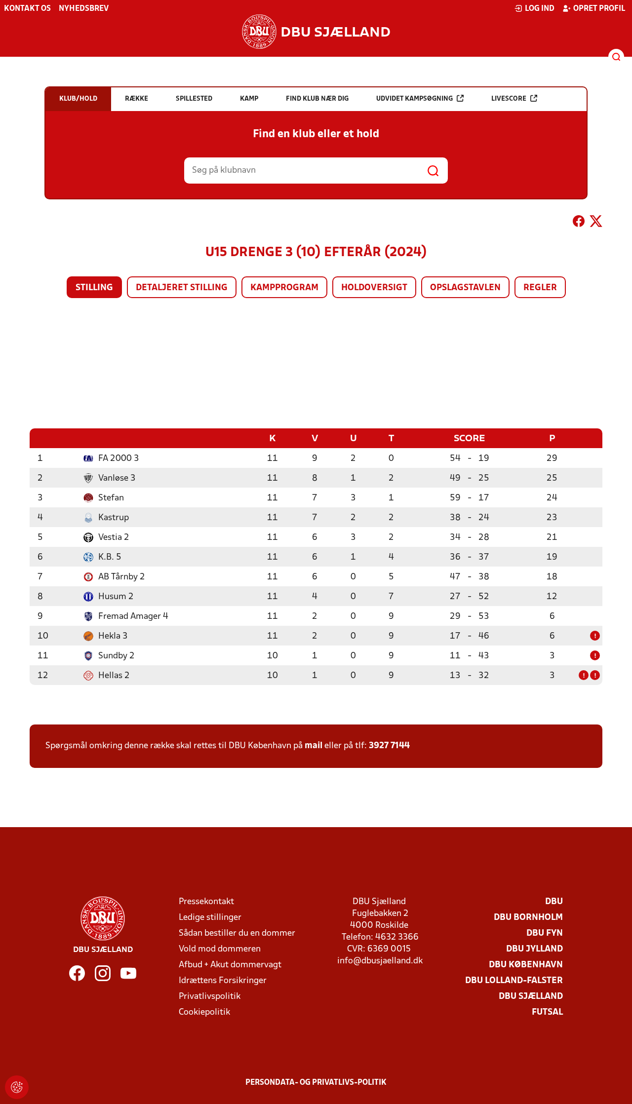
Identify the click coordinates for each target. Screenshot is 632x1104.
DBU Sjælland (531, 996)
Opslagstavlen (465, 288)
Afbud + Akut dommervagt (230, 965)
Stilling (94, 288)
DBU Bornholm (528, 918)
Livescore (508, 99)
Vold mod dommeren (220, 949)
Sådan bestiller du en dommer (237, 933)
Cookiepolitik (204, 1012)
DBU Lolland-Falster (514, 981)
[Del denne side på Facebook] (579, 223)
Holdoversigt (374, 288)
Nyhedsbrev (84, 8)
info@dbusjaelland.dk (380, 961)
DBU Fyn (544, 933)
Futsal (547, 1012)
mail (313, 746)
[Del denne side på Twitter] (596, 223)
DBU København (526, 965)
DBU (554, 902)
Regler (540, 288)
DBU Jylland (534, 949)
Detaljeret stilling (182, 288)
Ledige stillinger (210, 918)
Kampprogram (284, 288)
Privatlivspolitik (209, 996)
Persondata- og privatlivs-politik (316, 1082)
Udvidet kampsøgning (414, 99)
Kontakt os (27, 8)
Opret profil (599, 8)
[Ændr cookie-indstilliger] (17, 1087)
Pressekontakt (206, 902)
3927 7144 (389, 746)
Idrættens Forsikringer (223, 981)
